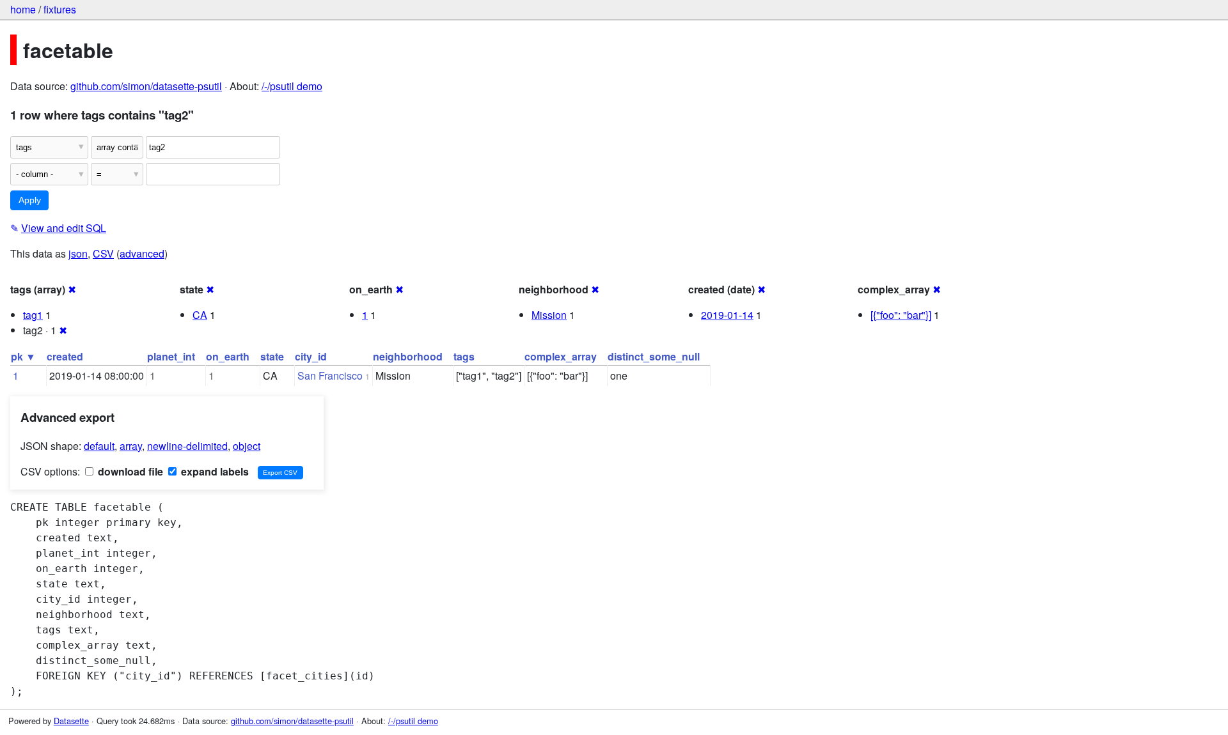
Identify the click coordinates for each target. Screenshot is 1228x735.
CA (200, 314)
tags (464, 356)
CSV (103, 253)
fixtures (59, 9)
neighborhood (408, 356)
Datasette (71, 721)
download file (129, 471)
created (65, 356)
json (78, 253)
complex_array (560, 356)
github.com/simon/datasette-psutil (146, 86)
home (23, 9)
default (99, 445)
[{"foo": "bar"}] (900, 314)
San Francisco (330, 375)
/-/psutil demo (292, 86)
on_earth (227, 356)
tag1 (33, 314)
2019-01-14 (727, 314)
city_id (311, 356)
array (131, 445)
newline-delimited (187, 445)
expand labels (213, 471)
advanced (142, 253)
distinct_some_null (654, 356)
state (272, 356)
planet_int (171, 356)
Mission (549, 314)
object (246, 445)
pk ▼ (23, 356)
